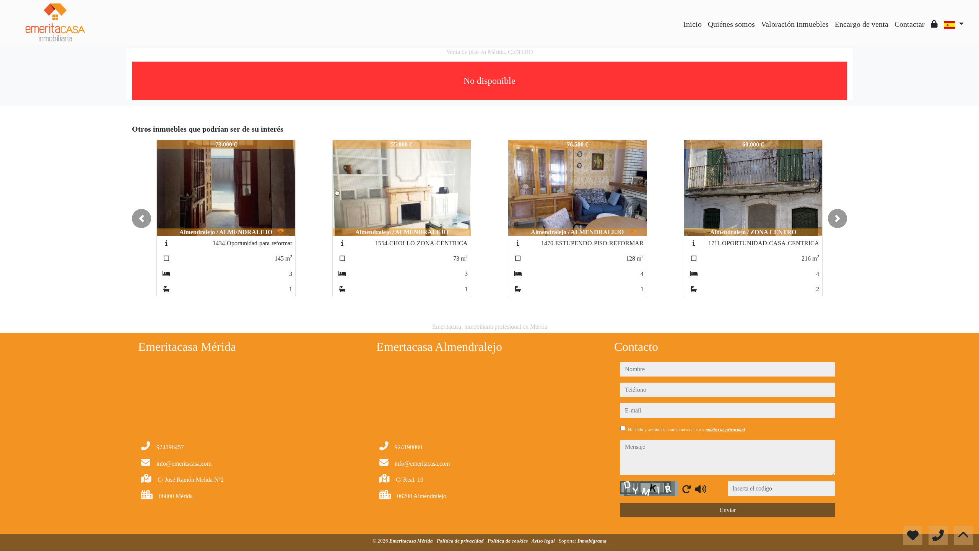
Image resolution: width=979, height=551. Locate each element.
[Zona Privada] (934, 24)
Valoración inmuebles (795, 24)
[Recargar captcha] (686, 489)
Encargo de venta (861, 24)
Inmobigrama (592, 541)
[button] (141, 218)
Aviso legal (544, 541)
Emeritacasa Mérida (411, 541)
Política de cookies (508, 541)
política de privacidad (725, 429)
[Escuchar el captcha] (700, 489)
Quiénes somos (731, 24)
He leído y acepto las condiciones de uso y (686, 429)
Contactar (909, 24)
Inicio (692, 24)
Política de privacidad (461, 541)
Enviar (728, 510)
